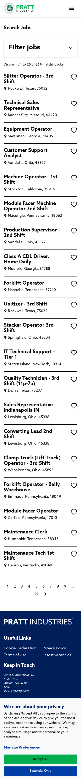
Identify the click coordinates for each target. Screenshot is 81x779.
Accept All (40, 759)
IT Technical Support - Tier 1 (29, 354)
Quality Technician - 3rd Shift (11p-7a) (31, 381)
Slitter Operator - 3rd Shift (29, 79)
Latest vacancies (57, 655)
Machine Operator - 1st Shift (31, 180)
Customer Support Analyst (26, 153)
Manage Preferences (22, 748)
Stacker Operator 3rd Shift (29, 328)
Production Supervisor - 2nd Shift (32, 233)
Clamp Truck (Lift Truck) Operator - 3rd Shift (32, 461)
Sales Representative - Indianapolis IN (30, 408)
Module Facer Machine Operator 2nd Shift (30, 206)
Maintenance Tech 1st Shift (29, 556)
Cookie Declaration (20, 648)
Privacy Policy (54, 648)
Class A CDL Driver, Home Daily (26, 259)
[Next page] (45, 594)
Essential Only (40, 771)
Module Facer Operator (31, 511)
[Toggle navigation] (72, 8)
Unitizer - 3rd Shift (25, 304)
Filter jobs (24, 47)
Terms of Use (15, 655)
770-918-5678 (19, 691)
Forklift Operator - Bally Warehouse (32, 487)
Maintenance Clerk (25, 532)
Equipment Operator (28, 129)
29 (36, 594)
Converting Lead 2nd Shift (28, 434)
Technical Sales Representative (21, 105)
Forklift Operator (24, 283)
